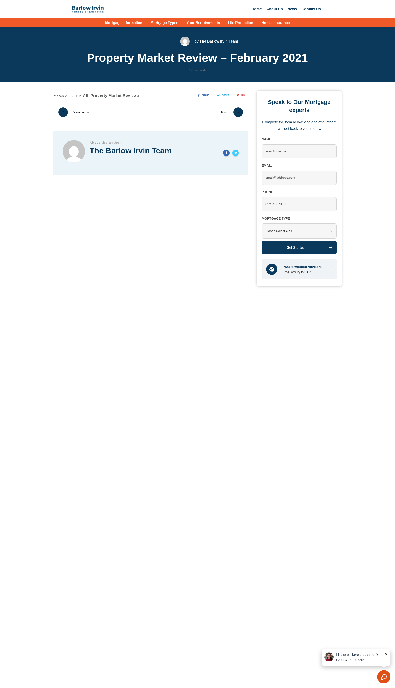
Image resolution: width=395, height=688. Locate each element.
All (85, 96)
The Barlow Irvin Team (219, 41)
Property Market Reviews (115, 96)
